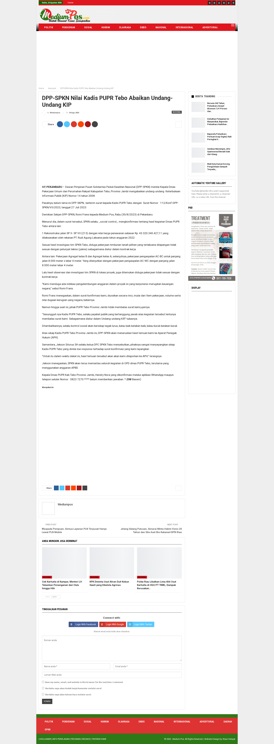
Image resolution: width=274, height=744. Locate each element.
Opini (65, 35)
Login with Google (115, 624)
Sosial (88, 27)
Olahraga (125, 27)
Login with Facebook (85, 624)
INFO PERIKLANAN (61, 739)
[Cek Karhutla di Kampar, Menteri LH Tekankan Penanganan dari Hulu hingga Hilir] (64, 563)
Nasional (161, 27)
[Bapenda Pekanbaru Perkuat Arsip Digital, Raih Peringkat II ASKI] (198, 138)
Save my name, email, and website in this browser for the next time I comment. (84, 682)
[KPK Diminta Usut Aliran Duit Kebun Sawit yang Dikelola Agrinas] (112, 563)
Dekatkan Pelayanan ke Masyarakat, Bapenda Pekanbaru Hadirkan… (218, 121)
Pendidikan (68, 27)
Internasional (184, 27)
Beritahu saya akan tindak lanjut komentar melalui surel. (73, 688)
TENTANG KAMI (99, 739)
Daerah (48, 35)
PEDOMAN (76, 739)
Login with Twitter (143, 624)
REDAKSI (86, 739)
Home (70, 2)
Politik (48, 27)
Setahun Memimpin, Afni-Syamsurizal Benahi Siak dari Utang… (219, 151)
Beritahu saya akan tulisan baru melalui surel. (68, 694)
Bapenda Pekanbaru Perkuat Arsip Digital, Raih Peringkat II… (219, 137)
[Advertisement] (137, 62)
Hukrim (105, 27)
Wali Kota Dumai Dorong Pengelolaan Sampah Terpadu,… (218, 167)
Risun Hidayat (229, 739)
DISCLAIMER (45, 739)
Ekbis (143, 27)
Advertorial (210, 27)
